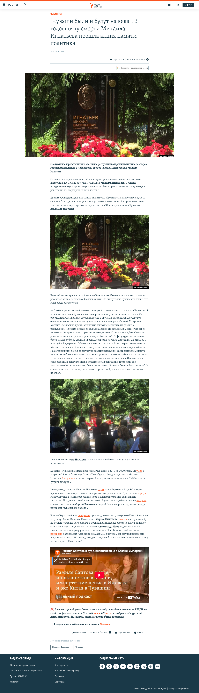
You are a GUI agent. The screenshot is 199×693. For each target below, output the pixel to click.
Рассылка (59, 676)
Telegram (105, 624)
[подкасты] (178, 5)
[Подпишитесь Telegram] (130, 666)
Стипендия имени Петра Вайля (26, 671)
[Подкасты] (150, 666)
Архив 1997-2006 (18, 676)
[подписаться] (157, 666)
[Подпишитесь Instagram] (137, 666)
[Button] (117, 60)
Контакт (14, 682)
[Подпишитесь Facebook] (109, 666)
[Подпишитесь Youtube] (123, 666)
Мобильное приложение (22, 665)
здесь (108, 613)
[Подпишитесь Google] (102, 666)
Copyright (59, 682)
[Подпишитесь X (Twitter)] (116, 666)
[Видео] (169, 5)
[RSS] (143, 666)
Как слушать (61, 665)
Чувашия (56, 14)
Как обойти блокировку (67, 671)
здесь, (96, 613)
